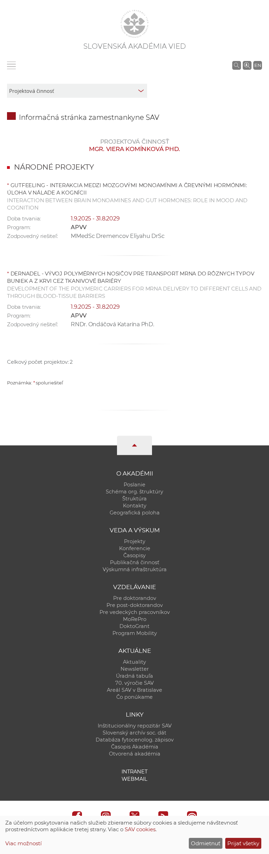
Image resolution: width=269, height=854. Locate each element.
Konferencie (134, 548)
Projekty (134, 541)
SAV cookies (140, 829)
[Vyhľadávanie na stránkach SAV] (236, 65)
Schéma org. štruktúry (134, 492)
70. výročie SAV (134, 683)
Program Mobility (134, 633)
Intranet (134, 771)
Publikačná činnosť (134, 562)
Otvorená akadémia (134, 754)
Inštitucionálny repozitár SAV (135, 726)
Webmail (134, 779)
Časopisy (134, 555)
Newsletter (134, 669)
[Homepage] (134, 24)
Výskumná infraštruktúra (135, 569)
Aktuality (134, 662)
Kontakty (134, 506)
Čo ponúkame (134, 697)
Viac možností (23, 843)
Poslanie (134, 484)
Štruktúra (134, 499)
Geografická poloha (135, 513)
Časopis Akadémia (134, 747)
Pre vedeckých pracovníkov (134, 612)
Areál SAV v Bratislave (134, 690)
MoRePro (134, 619)
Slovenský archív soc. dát (134, 733)
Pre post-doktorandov (134, 605)
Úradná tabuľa (134, 676)
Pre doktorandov (134, 598)
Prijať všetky (243, 843)
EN (257, 65)
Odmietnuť (205, 843)
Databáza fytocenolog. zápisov (135, 740)
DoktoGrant (134, 626)
